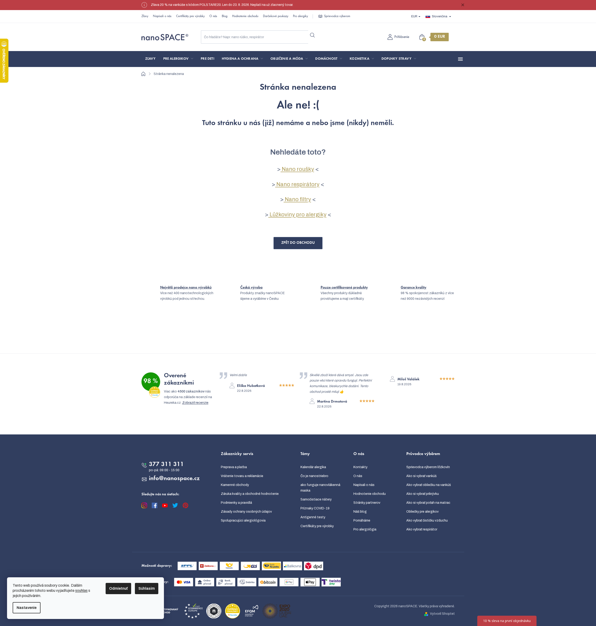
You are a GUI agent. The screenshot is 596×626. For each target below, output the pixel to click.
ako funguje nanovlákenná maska (320, 487)
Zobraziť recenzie (195, 402)
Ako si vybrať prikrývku (422, 494)
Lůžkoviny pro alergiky (297, 214)
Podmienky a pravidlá (236, 502)
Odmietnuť (118, 588)
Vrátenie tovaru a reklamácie (242, 476)
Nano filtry (297, 199)
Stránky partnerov (366, 502)
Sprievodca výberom (337, 16)
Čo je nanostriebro (314, 476)
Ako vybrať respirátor (421, 529)
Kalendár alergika (313, 467)
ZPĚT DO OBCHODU (298, 243)
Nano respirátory (297, 184)
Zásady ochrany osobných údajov (246, 511)
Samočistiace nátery (316, 499)
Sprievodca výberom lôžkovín (428, 467)
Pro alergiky (300, 16)
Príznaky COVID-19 (314, 508)
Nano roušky (297, 169)
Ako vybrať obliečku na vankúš (428, 485)
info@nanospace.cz (174, 479)
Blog (224, 16)
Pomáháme (361, 520)
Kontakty (360, 467)
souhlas (81, 591)
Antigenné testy (312, 517)
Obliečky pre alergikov (422, 511)
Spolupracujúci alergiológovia (243, 520)
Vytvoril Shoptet (442, 613)
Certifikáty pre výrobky (190, 16)
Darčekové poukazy (275, 16)
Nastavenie (27, 608)
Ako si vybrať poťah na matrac (428, 502)
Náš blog (360, 511)
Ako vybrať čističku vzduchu (427, 520)
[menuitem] (150, 59)
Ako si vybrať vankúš (421, 476)
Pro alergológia (364, 529)
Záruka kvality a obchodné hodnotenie (250, 494)
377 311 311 (166, 465)
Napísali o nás (162, 16)
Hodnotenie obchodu (245, 16)
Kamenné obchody (235, 485)
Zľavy (144, 16)
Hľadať (312, 35)
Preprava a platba (234, 467)
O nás (213, 16)
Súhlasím (146, 588)
